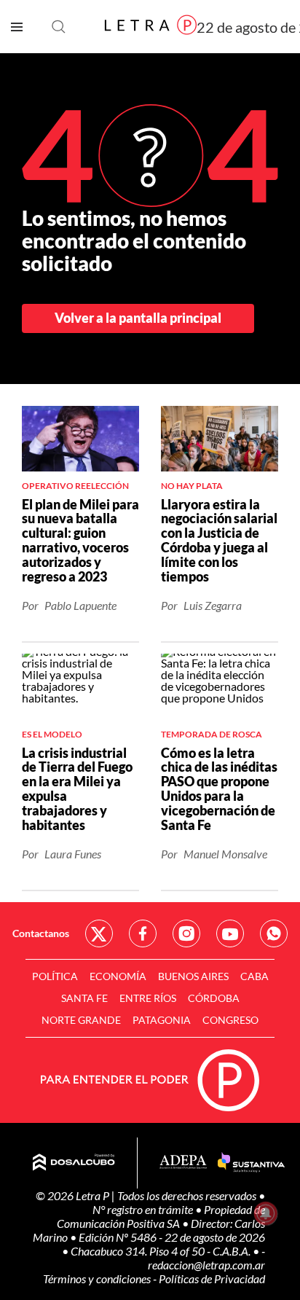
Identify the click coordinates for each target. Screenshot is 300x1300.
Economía (118, 976)
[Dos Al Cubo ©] (74, 1163)
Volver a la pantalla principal (138, 318)
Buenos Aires (193, 976)
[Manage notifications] (265, 1213)
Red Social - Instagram (186, 933)
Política (55, 976)
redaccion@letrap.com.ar (206, 1265)
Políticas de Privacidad (212, 1278)
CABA (254, 976)
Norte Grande (81, 1020)
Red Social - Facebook (143, 933)
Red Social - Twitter (99, 933)
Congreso (230, 1020)
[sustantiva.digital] (251, 1163)
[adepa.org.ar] (183, 1162)
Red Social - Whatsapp (274, 933)
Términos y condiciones (98, 1278)
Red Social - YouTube (230, 933)
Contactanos (40, 933)
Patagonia (162, 1020)
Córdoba (214, 998)
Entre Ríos (147, 998)
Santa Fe (84, 998)
